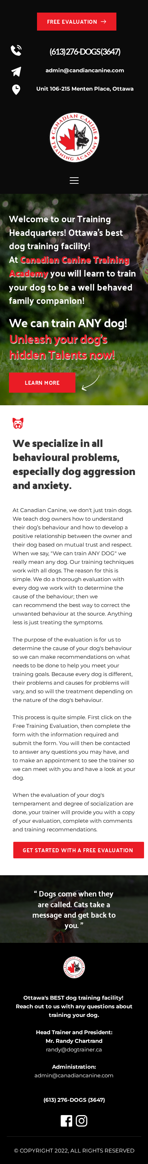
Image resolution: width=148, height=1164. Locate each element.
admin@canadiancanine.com (74, 1075)
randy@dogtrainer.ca (74, 1049)
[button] (74, 180)
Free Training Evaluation (45, 725)
